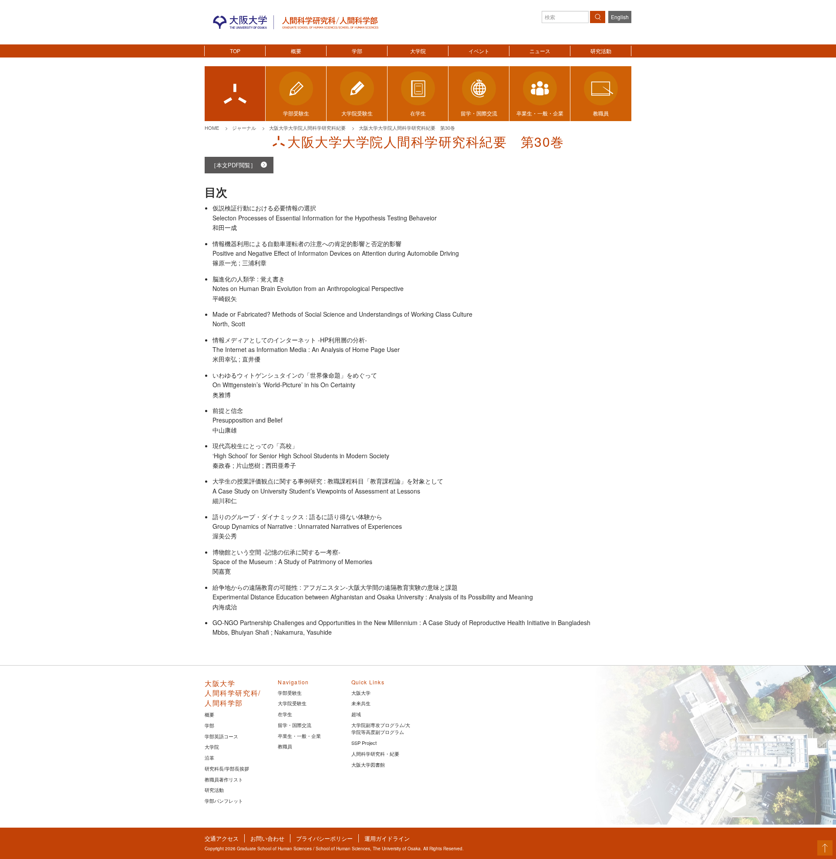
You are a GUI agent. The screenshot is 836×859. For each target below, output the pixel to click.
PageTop (825, 848)
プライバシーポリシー (324, 838)
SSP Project (364, 742)
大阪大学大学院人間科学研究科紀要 (307, 127)
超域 (356, 713)
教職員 (285, 746)
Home (212, 127)
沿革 (209, 757)
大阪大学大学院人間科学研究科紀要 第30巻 (407, 127)
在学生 (285, 713)
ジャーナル (244, 127)
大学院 (418, 50)
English (620, 16)
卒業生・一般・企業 (299, 735)
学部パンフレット (224, 800)
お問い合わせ (267, 838)
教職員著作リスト (224, 779)
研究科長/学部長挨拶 (227, 768)
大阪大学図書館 (368, 764)
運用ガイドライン (387, 838)
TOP (235, 50)
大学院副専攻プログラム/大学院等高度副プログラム (380, 728)
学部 (357, 50)
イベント (479, 50)
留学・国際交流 (294, 724)
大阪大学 (361, 692)
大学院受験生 (292, 703)
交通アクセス (222, 838)
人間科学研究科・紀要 (375, 753)
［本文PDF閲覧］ (233, 165)
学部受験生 (290, 692)
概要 (296, 50)
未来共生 (361, 703)
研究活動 (600, 50)
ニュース (539, 50)
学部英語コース (221, 736)
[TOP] (235, 93)
